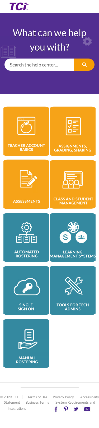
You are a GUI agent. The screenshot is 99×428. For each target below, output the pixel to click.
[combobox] (39, 65)
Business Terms (37, 402)
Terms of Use (37, 397)
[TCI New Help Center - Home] (19, 6)
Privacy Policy (63, 397)
